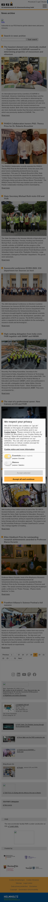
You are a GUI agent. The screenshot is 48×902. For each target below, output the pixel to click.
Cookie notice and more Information (19, 449)
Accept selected (23, 473)
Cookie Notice (10, 432)
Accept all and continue (23, 479)
